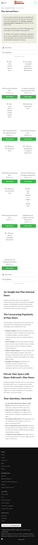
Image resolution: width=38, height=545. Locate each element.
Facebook (4, 515)
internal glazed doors (9, 23)
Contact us (4, 460)
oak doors (23, 21)
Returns (3, 484)
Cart (2, 497)
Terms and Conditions (7, 505)
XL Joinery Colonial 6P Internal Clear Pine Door (28, 89)
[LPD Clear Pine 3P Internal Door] (9, 73)
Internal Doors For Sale (10, 8)
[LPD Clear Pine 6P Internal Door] (28, 115)
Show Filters (8, 47)
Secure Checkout (6, 500)
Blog (2, 463)
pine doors (13, 21)
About (3, 457)
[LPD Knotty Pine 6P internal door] (9, 200)
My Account (4, 494)
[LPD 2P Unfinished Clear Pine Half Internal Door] (9, 115)
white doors (29, 21)
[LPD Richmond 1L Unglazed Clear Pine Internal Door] (28, 200)
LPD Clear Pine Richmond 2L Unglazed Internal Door (28, 174)
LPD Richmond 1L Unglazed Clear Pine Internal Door (28, 217)
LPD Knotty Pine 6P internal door (9, 216)
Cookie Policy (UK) (6, 508)
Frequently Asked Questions (9, 481)
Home (2, 8)
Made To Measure (6, 478)
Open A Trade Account (7, 487)
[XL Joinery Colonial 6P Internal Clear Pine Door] (28, 73)
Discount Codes (5, 466)
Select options (9, 96)
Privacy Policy (5, 503)
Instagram (4, 518)
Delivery (3, 476)
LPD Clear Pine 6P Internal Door (28, 132)
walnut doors (18, 23)
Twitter (3, 521)
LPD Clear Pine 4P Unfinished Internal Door (10, 261)
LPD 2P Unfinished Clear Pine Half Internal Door (10, 132)
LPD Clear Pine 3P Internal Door (9, 89)
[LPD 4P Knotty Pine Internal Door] (9, 158)
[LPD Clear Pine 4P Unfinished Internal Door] (9, 245)
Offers (3, 469)
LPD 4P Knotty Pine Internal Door (9, 174)
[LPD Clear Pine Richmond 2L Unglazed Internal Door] (28, 158)
